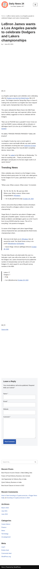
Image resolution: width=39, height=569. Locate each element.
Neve (3, 567)
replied (13, 155)
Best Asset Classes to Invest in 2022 (12, 485)
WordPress (17, 567)
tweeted (3, 128)
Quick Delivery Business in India (11, 482)
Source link (4, 329)
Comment (6, 417)
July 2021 (4, 511)
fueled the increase (30, 145)
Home (3, 16)
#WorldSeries (12, 243)
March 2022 (5, 508)
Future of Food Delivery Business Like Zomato (15, 476)
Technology (4, 534)
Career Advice (5, 524)
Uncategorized (5, 537)
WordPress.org (6, 556)
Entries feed (5, 550)
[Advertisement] (19, 70)
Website (5, 409)
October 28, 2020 (28, 199)
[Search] (35, 462)
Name (5, 393)
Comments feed (6, 553)
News (3, 530)
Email (5, 401)
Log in (3, 547)
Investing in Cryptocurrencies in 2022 (18, 498)
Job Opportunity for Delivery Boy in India (13, 479)
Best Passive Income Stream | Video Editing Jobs (16, 472)
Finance (3, 527)
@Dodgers (17, 195)
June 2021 (4, 514)
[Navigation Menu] (35, 4)
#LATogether (20, 243)
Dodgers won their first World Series (18, 98)
